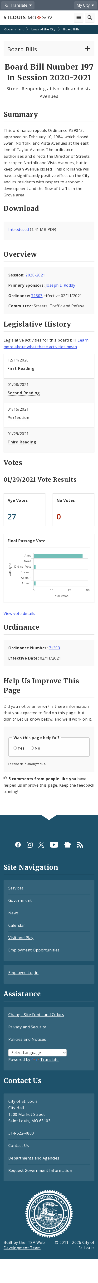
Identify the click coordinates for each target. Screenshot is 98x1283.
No (37, 748)
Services (16, 888)
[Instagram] (30, 844)
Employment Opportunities (34, 950)
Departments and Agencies (33, 1158)
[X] (41, 844)
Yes (21, 748)
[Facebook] (18, 844)
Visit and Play (21, 937)
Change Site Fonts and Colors (36, 1014)
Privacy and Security (27, 1027)
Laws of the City (43, 29)
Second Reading (24, 392)
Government (14, 29)
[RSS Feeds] (80, 844)
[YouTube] (54, 844)
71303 (36, 295)
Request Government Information (40, 1170)
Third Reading (22, 442)
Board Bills (71, 29)
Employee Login (23, 972)
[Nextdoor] (67, 844)
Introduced (18, 229)
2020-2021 (35, 275)
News (13, 913)
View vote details (19, 613)
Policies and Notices (27, 1039)
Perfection (18, 417)
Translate (49, 1059)
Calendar (16, 925)
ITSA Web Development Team (24, 1245)
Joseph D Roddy (60, 285)
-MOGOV (28, 17)
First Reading (21, 368)
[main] (49, 420)
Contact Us (18, 1145)
